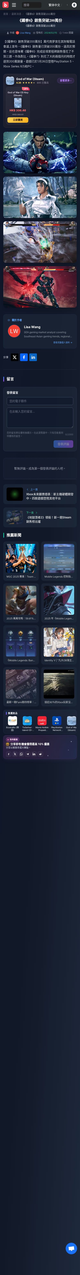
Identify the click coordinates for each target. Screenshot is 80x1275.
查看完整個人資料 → (62, 342)
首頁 (5, 14)
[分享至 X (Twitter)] (15, 754)
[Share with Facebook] (24, 357)
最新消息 (16, 14)
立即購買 (18, 119)
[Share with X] (14, 357)
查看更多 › (65, 80)
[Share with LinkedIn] (33, 357)
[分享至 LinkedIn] (34, 754)
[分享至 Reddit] (40, 754)
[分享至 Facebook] (8, 754)
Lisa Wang (32, 327)
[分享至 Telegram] (27, 754)
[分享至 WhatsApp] (21, 754)
